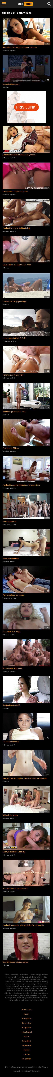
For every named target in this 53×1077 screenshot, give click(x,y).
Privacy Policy (26, 1019)
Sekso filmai (26, 1041)
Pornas (26, 1036)
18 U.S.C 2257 (26, 1010)
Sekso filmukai (26, 1032)
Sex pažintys (26, 1059)
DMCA (26, 1014)
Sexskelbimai (26, 1045)
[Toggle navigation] (4, 4)
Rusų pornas (26, 1027)
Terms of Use (26, 1023)
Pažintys (26, 1050)
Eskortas (27, 1054)
